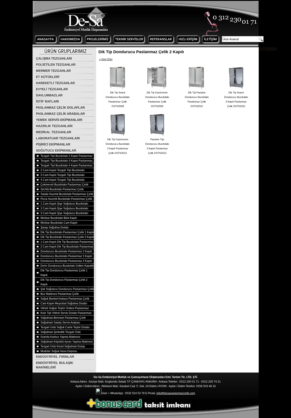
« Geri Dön (106, 59)
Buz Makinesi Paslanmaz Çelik (59, 293)
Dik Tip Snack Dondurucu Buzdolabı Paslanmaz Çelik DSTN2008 (118, 99)
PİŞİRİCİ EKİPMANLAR (53, 144)
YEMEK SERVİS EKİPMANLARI (59, 120)
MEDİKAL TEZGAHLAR (53, 132)
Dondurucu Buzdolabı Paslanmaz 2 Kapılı (66, 251)
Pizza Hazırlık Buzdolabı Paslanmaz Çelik (66, 198)
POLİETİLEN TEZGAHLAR (55, 64)
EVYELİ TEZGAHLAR (52, 89)
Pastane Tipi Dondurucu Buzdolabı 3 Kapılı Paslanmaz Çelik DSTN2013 (157, 146)
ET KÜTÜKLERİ (47, 77)
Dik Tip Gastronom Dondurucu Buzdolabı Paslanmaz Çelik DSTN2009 (157, 99)
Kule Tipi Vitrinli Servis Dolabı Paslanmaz (66, 313)
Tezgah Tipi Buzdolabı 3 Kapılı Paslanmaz (66, 160)
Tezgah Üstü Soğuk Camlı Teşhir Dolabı (65, 327)
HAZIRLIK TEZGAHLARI (54, 126)
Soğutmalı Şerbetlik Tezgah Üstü (60, 332)
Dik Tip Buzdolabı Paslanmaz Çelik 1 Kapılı (67, 232)
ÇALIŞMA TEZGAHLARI (54, 58)
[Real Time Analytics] (268, 49)
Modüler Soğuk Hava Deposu (58, 351)
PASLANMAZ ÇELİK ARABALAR (60, 113)
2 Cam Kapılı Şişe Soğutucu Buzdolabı (64, 208)
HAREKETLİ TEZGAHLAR (55, 83)
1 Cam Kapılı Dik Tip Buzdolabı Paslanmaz (66, 241)
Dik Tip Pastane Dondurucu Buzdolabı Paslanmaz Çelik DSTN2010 (197, 99)
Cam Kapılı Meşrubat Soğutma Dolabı (63, 303)
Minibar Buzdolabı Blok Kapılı (58, 218)
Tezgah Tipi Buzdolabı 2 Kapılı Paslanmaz (66, 156)
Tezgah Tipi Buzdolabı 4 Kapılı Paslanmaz (66, 165)
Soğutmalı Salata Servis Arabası (60, 322)
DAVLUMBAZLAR (49, 95)
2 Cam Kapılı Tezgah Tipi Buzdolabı (62, 170)
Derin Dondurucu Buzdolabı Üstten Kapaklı (67, 265)
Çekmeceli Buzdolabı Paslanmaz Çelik (64, 184)
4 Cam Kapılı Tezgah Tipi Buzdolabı (62, 179)
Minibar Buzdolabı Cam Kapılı (58, 222)
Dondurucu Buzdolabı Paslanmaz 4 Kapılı (66, 261)
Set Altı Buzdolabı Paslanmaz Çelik (62, 189)
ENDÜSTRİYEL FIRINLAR (55, 356)
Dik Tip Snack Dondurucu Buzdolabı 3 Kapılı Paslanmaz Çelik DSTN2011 (236, 99)
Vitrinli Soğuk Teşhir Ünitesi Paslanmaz (64, 308)
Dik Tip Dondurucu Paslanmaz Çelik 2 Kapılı (64, 282)
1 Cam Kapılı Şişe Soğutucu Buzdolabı (64, 203)
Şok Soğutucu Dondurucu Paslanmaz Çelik (67, 289)
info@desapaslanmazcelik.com (175, 393)
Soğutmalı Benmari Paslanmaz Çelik (63, 317)
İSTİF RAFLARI (47, 101)
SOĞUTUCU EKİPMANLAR (56, 150)
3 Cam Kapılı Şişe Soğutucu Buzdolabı (64, 213)
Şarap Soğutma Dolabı (54, 227)
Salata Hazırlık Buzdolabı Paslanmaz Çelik (66, 194)
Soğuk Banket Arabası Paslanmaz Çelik (64, 298)
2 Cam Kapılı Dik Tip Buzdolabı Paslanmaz (66, 246)
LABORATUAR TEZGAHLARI (58, 138)
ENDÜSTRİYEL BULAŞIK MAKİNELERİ (54, 365)
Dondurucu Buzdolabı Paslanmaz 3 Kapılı (66, 256)
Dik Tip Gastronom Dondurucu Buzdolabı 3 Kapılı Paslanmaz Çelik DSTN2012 (118, 146)
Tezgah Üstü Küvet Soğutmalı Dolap (62, 346)
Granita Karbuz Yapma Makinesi (60, 336)
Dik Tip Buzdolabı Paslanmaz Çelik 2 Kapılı (67, 237)
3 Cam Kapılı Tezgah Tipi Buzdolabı (62, 175)
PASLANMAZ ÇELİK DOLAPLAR (60, 107)
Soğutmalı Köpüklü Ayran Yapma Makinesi (66, 341)
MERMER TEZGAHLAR (53, 71)
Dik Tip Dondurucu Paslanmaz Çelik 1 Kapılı (64, 273)
